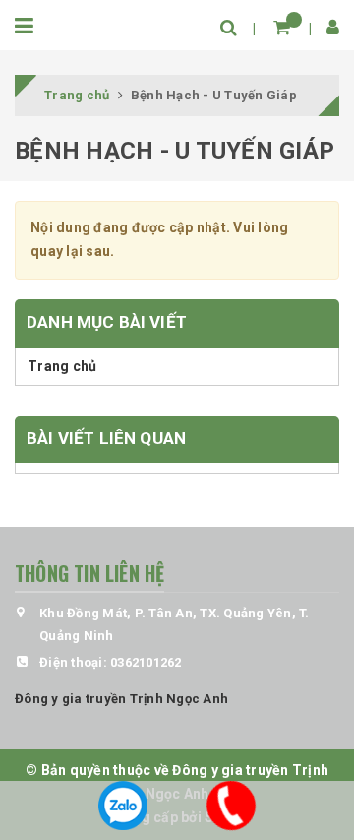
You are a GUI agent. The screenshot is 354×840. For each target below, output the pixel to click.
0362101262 (146, 662)
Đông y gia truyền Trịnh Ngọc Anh (121, 698)
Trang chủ (62, 366)
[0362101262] (231, 806)
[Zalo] (123, 805)
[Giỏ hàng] (281, 27)
